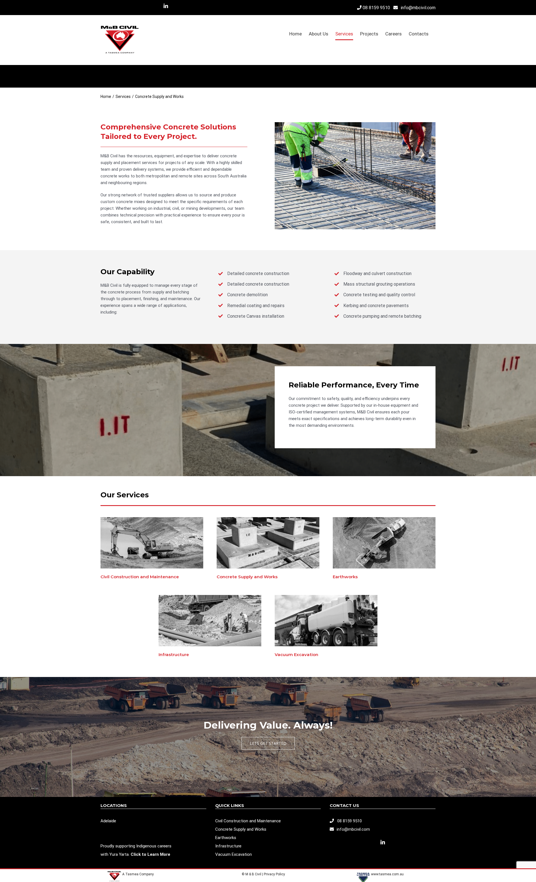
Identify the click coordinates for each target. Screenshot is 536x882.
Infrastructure (174, 654)
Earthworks (345, 576)
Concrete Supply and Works (247, 576)
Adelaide (108, 820)
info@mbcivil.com (418, 7)
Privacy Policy (275, 874)
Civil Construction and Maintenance (139, 576)
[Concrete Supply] (268, 519)
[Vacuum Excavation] (326, 596)
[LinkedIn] (383, 842)
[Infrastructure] (210, 596)
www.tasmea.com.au (387, 874)
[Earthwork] (384, 519)
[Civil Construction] (151, 519)
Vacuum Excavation (296, 654)
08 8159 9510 (376, 7)
